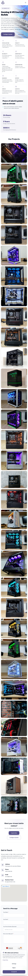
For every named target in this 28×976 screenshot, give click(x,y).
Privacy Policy (5, 960)
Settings (14, 963)
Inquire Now (21, 34)
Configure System (7, 34)
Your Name (6, 912)
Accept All (14, 971)
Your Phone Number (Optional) (9, 926)
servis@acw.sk (8, 876)
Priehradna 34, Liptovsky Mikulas (13, 866)
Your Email (5, 919)
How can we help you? (8, 933)
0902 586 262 (8, 871)
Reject (14, 967)
